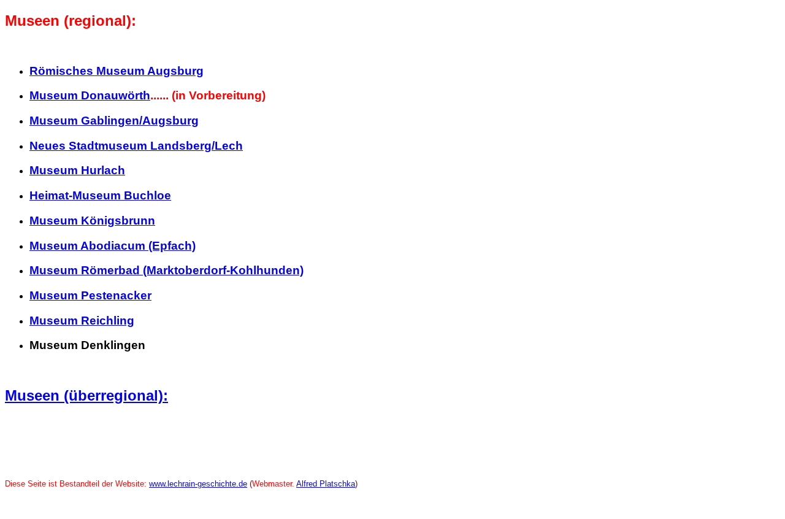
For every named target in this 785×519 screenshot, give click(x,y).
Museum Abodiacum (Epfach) (112, 245)
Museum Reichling (81, 320)
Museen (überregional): (86, 395)
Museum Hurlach (77, 170)
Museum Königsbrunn (92, 220)
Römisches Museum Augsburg (116, 70)
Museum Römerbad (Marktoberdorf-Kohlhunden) (166, 270)
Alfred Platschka (325, 483)
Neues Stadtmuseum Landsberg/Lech (136, 145)
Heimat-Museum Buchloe (100, 195)
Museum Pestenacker (90, 295)
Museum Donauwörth (89, 95)
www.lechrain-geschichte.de (198, 483)
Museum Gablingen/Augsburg (114, 120)
